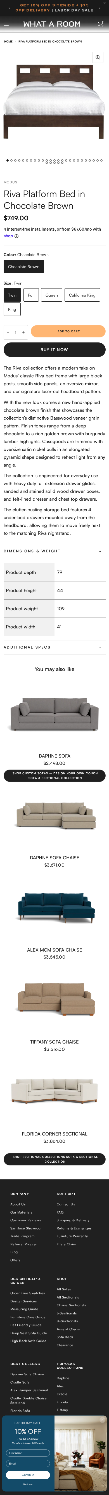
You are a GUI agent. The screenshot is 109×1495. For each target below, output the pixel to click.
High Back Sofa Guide (28, 1341)
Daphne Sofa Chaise (54, 857)
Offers (15, 1260)
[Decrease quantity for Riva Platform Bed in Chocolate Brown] (8, 332)
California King (82, 295)
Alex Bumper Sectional (29, 1390)
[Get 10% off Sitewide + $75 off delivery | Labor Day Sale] (54, 8)
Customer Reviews (25, 1220)
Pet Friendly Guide (26, 1325)
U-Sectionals (67, 1321)
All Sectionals (68, 1297)
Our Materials (21, 1212)
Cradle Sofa (20, 1382)
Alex (60, 1386)
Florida (62, 1402)
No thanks (28, 1484)
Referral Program (24, 1244)
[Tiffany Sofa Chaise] (55, 1000)
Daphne (63, 1378)
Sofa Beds (65, 1337)
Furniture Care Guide (28, 1317)
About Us (18, 1204)
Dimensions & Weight (32, 551)
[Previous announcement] (9, 8)
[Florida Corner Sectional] (55, 1092)
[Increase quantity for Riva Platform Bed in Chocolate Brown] (23, 332)
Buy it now (54, 349)
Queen (52, 295)
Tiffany (62, 1410)
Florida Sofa (20, 1411)
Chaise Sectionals (71, 1305)
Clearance (65, 1345)
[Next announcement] (100, 8)
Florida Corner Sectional (54, 1134)
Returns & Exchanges (74, 1228)
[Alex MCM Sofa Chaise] (55, 908)
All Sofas (64, 1289)
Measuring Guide (24, 1309)
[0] (101, 24)
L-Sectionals (67, 1313)
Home (8, 41)
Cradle (62, 1394)
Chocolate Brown (23, 266)
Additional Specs (27, 647)
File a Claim (66, 1244)
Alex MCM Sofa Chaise (54, 950)
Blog (14, 1252)
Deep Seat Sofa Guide (28, 1333)
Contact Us (66, 1204)
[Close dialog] (102, 1420)
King (12, 309)
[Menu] (6, 24)
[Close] (106, 3)
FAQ (60, 1212)
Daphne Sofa (54, 756)
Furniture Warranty (72, 1236)
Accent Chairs (68, 1329)
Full (31, 295)
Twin (12, 295)
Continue (28, 1475)
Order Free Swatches (27, 1293)
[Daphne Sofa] (55, 714)
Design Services (23, 1301)
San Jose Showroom (27, 1228)
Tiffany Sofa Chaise (54, 1042)
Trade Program (22, 1236)
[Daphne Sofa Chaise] (55, 816)
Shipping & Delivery (73, 1220)
